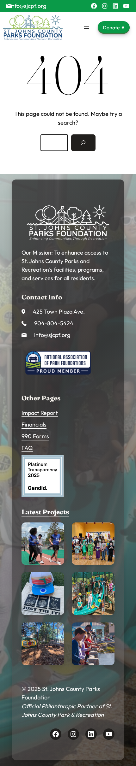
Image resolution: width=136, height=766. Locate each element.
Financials (34, 424)
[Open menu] (86, 27)
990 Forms (35, 436)
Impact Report (40, 412)
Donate (114, 27)
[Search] (83, 142)
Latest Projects (45, 512)
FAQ (27, 447)
